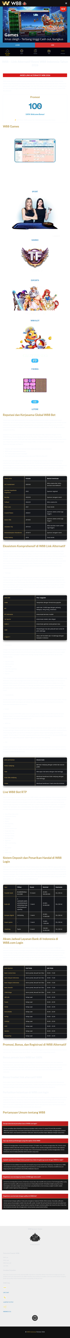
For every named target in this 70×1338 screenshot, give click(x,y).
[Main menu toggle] (66, 3)
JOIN (52, 45)
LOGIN (17, 45)
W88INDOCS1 (7, 1311)
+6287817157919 (8, 1302)
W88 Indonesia (31, 1332)
